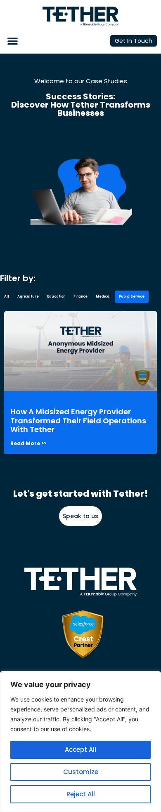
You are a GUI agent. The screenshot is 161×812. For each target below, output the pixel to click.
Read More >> (28, 443)
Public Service (131, 296)
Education (56, 296)
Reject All (80, 794)
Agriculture (28, 296)
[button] (12, 41)
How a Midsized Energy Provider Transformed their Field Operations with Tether (78, 420)
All (6, 296)
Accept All (80, 749)
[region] (80, 741)
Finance (80, 296)
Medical (103, 296)
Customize (80, 771)
